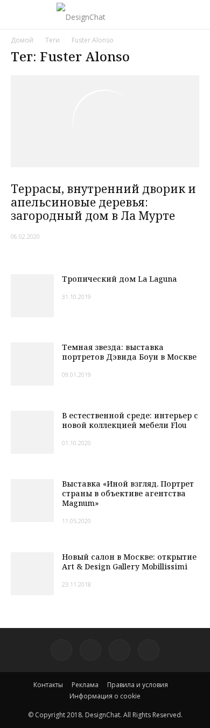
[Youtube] (148, 650)
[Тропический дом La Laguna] (32, 295)
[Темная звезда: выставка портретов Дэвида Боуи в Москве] (32, 364)
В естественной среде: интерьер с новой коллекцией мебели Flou (130, 420)
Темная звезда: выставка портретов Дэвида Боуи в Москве (129, 352)
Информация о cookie (105, 696)
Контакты (48, 684)
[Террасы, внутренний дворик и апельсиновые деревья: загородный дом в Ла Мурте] (105, 121)
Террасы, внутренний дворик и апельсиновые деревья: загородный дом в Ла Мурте (103, 202)
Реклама (85, 684)
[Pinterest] (61, 650)
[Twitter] (90, 650)
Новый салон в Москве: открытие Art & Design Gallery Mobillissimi (129, 562)
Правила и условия (137, 684)
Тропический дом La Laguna (119, 279)
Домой (22, 40)
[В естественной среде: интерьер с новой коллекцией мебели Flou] (32, 432)
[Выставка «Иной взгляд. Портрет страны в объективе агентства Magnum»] (32, 500)
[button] (195, 14)
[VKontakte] (119, 650)
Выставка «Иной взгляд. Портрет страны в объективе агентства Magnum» (128, 493)
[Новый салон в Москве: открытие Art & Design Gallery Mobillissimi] (32, 573)
